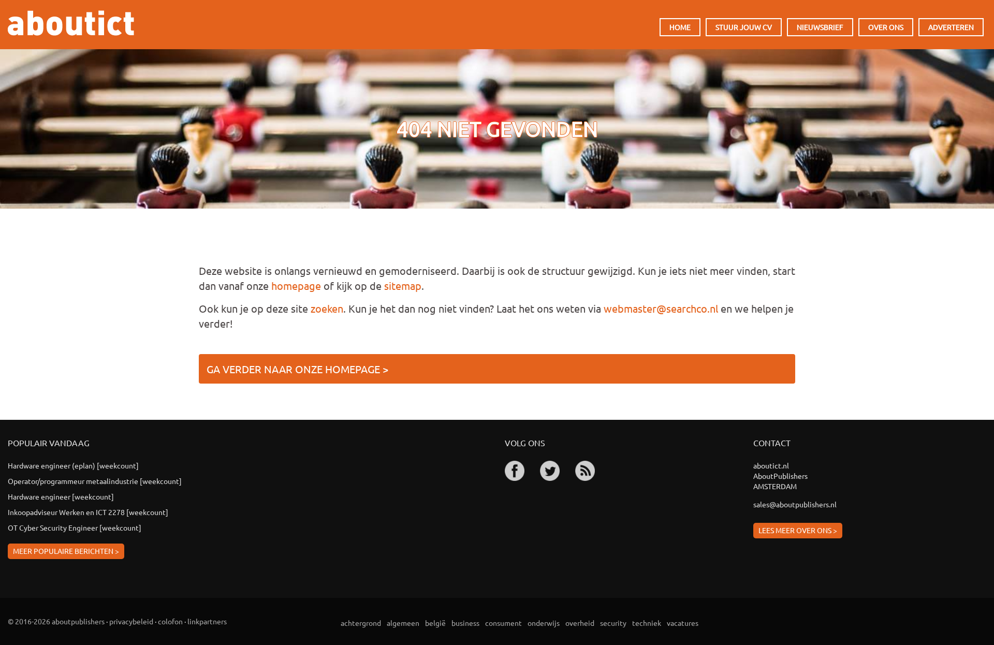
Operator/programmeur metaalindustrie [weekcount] (95, 481)
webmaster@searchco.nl (661, 308)
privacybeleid (131, 621)
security (613, 622)
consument (503, 622)
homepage (296, 285)
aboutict (71, 23)
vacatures (682, 622)
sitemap (402, 285)
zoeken (327, 308)
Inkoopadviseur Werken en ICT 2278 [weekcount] (88, 512)
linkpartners (207, 621)
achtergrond (361, 622)
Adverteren (951, 27)
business (465, 622)
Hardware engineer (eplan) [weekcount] (73, 465)
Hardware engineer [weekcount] (61, 496)
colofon (170, 621)
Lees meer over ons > (797, 530)
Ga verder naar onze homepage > (297, 368)
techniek (646, 622)
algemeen (403, 622)
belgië (435, 622)
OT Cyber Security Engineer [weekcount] (74, 527)
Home (680, 27)
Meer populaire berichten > (66, 550)
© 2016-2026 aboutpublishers (56, 621)
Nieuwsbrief (820, 27)
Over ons (885, 27)
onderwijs (544, 622)
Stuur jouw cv (743, 27)
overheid (579, 622)
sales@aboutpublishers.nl (795, 504)
